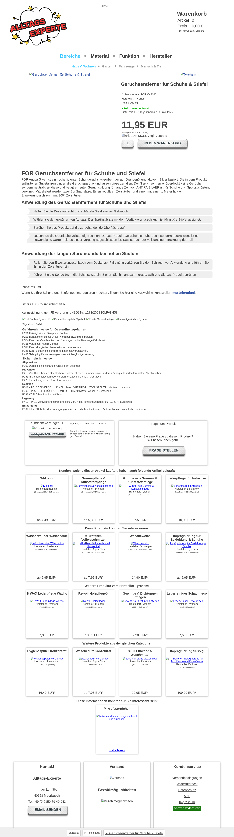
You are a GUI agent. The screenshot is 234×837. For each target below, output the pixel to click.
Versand (200, 30)
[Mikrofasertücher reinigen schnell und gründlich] (117, 719)
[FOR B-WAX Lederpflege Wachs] (47, 601)
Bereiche (70, 56)
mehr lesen (117, 750)
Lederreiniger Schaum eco (187, 593)
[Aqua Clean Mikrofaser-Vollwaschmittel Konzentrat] (93, 546)
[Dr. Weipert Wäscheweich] (140, 543)
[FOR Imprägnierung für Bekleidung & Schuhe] (186, 546)
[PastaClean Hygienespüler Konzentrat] (47, 658)
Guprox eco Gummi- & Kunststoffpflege (140, 480)
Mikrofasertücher (117, 708)
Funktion (129, 56)
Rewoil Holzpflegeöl (93, 593)
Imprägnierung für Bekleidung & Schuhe (186, 537)
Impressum (187, 802)
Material (100, 56)
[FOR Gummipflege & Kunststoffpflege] (93, 486)
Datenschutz (187, 790)
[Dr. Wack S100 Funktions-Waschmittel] (140, 658)
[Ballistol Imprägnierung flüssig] (186, 661)
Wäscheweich (140, 536)
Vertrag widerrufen (187, 808)
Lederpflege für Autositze (187, 478)
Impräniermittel (183, 292)
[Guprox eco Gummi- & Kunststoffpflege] (140, 488)
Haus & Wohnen (83, 66)
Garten (107, 66)
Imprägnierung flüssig (187, 651)
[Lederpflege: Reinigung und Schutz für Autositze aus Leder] (186, 486)
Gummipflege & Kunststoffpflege (93, 480)
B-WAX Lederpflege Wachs (47, 593)
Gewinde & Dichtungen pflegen (140, 595)
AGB (187, 796)
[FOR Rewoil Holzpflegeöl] (93, 601)
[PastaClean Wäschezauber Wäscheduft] (47, 543)
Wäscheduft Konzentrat (93, 651)
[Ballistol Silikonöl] (47, 486)
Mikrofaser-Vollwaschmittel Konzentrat (93, 539)
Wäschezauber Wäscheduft (46, 536)
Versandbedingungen (187, 778)
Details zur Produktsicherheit (41, 304)
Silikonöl (46, 478)
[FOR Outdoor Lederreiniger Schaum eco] (186, 601)
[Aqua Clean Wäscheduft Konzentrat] (93, 658)
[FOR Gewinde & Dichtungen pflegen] (140, 601)
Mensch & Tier (152, 66)
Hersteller (160, 56)
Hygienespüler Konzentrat (47, 651)
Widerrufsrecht (187, 784)
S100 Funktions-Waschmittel (140, 652)
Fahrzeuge (127, 66)
